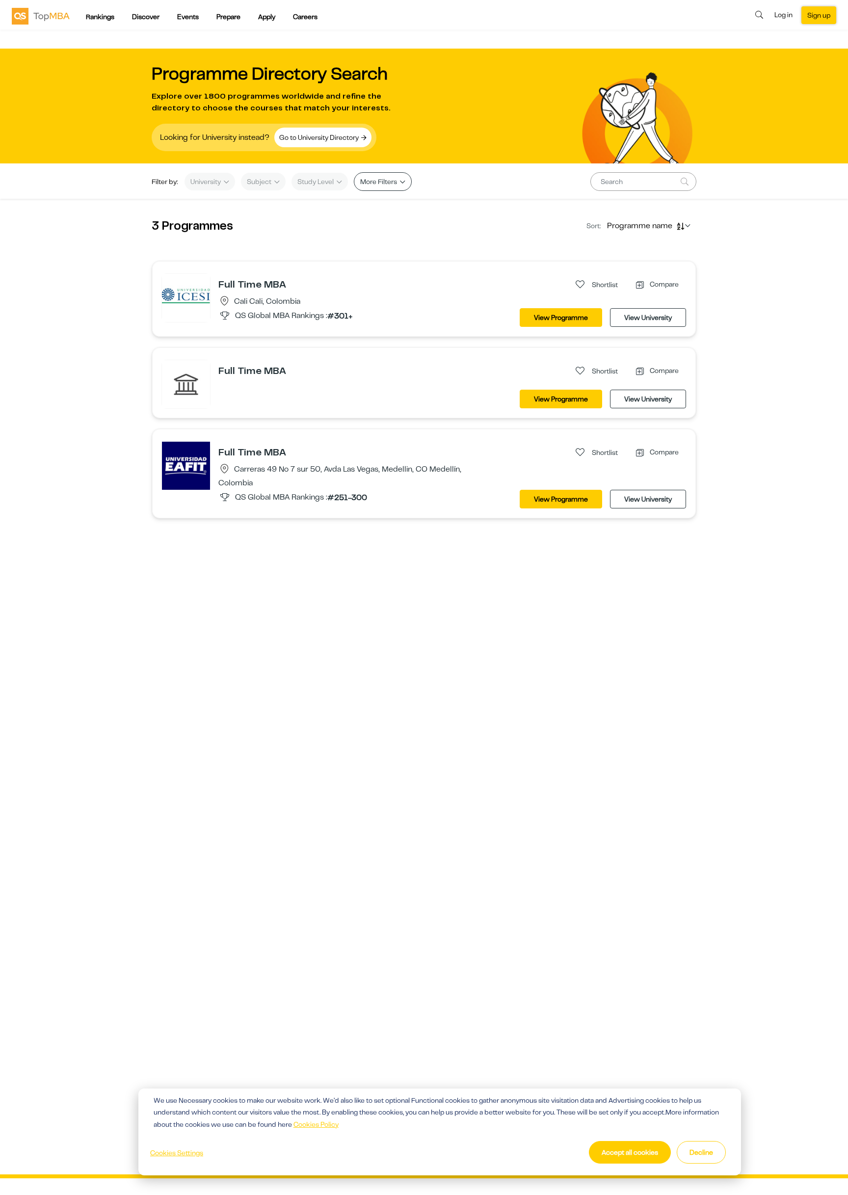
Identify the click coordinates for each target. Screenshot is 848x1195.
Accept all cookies (630, 1152)
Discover (145, 16)
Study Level (316, 181)
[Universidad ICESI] (186, 297)
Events (188, 16)
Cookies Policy (316, 1124)
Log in (783, 14)
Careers (305, 16)
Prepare (228, 16)
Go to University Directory (319, 137)
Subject (260, 181)
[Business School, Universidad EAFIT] (186, 465)
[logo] (41, 16)
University (206, 181)
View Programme (561, 317)
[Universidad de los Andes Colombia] (186, 384)
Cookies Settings (176, 1152)
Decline (701, 1152)
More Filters (379, 181)
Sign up (818, 15)
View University (648, 317)
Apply (266, 16)
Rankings (100, 16)
